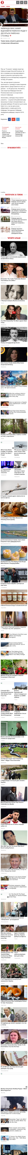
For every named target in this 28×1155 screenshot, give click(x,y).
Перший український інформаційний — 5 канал (2, 2)
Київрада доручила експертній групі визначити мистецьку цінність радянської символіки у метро (19, 221)
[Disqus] (14, 171)
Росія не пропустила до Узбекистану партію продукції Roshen (6, 134)
